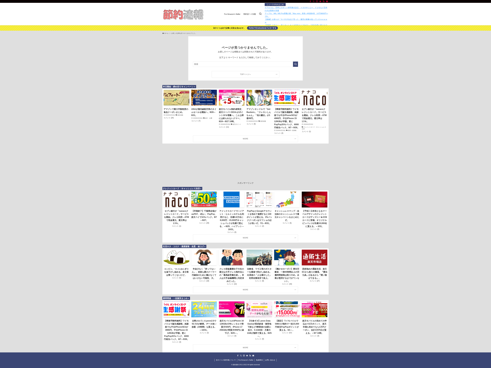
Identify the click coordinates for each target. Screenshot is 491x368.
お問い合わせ (270, 360)
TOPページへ (245, 74)
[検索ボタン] (260, 14)
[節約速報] (183, 14)
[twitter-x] (313, 1)
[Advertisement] (245, 163)
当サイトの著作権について (226, 360)
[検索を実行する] (295, 64)
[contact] (327, 1)
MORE (245, 139)
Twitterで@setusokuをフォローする (262, 28)
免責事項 (259, 360)
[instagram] (317, 1)
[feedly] (320, 1)
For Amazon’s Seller (245, 360)
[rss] (323, 1)
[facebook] (310, 1)
